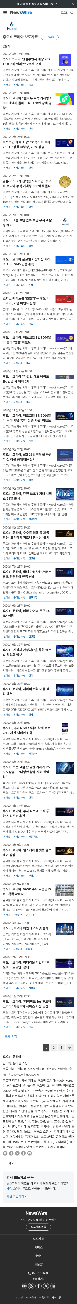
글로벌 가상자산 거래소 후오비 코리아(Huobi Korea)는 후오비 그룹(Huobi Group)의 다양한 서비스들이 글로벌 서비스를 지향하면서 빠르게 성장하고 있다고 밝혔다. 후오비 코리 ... (38, 665)
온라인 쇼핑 (19, 84)
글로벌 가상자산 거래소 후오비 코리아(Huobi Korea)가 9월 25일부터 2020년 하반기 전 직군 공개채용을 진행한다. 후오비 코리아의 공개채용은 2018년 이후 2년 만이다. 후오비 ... (38, 470)
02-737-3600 (40, 1273)
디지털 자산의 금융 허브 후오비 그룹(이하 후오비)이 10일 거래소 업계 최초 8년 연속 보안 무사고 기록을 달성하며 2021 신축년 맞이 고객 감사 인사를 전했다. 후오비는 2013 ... (38, 235)
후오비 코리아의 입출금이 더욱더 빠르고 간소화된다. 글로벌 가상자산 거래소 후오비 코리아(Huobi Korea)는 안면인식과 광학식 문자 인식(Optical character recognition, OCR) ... (38, 587)
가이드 (38, 1256)
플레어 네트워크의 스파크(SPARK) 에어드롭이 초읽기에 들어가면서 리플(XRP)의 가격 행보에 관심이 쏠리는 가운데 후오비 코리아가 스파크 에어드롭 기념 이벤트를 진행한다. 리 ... (38, 314)
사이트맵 (56, 1297)
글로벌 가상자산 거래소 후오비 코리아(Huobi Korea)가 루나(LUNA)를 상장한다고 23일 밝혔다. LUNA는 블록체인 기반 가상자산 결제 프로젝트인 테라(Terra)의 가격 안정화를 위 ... (38, 626)
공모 (31, 84)
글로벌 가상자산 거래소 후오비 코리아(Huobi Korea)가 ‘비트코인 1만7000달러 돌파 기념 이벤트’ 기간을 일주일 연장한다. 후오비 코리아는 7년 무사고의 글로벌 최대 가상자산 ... (38, 353)
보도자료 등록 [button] (38, 1227)
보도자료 (38, 1239)
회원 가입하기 (16, 1196)
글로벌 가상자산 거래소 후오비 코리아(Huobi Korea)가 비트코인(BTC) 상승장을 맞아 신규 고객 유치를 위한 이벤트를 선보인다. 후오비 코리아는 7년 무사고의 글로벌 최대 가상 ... (38, 392)
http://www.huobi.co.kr (23, 1074)
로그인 (19, 1297)
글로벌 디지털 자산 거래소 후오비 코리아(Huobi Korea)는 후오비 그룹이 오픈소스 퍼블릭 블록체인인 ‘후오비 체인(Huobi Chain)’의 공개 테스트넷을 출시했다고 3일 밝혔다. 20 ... (27, 944)
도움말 (38, 1264)
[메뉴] (4, 12)
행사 (31, 714)
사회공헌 (33, 753)
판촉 (31, 324)
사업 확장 (33, 836)
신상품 (32, 558)
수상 (31, 285)
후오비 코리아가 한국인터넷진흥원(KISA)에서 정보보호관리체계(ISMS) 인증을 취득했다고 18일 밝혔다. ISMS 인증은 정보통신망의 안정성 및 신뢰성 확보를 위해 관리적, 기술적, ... (38, 275)
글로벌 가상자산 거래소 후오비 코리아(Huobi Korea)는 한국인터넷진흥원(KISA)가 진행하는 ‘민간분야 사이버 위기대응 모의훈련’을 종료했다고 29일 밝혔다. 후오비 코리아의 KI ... (38, 704)
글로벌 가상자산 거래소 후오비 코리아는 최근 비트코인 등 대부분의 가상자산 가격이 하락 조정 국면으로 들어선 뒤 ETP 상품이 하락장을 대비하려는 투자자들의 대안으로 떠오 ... (38, 157)
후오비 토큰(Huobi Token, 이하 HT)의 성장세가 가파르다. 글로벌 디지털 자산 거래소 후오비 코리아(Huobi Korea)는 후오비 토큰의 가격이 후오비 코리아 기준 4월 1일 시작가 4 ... (38, 787)
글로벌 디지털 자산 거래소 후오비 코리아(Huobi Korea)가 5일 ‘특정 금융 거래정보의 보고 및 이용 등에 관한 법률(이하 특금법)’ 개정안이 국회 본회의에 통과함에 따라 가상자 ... (38, 905)
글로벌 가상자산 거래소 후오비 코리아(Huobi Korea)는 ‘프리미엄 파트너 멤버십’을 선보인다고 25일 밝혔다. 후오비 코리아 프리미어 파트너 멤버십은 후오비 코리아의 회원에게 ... (38, 548)
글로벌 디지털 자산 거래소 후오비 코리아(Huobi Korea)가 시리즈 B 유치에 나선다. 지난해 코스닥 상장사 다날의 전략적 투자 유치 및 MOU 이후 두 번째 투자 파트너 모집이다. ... (38, 826)
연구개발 (33, 519)
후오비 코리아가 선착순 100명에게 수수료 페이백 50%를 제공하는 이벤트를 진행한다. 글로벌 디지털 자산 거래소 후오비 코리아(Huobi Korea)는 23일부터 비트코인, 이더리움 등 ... (38, 1017)
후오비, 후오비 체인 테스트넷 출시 (25, 928)
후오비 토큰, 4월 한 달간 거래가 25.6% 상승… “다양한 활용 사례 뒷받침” (26, 772)
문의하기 (38, 1279)
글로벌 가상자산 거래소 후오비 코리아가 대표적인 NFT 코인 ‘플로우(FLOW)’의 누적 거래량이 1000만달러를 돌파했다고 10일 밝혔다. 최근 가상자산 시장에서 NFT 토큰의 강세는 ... (38, 118)
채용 (31, 480)
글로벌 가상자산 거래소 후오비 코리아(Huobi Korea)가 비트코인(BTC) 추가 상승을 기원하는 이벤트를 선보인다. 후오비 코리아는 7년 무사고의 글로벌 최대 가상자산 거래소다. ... (38, 431)
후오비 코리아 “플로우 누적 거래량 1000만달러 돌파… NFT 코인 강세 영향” (27, 103)
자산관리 (17, 363)
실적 (31, 128)
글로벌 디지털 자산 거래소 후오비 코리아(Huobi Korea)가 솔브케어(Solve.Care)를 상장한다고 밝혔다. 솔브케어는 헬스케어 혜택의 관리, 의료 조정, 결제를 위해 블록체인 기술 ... (38, 866)
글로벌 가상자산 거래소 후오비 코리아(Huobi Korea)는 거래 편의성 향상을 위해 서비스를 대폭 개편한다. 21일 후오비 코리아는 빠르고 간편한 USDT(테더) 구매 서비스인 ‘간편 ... (38, 509)
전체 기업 (10, 1036)
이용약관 (44, 1297)
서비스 (38, 1247)
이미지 (7, 1163)
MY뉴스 (11, 1189)
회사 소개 (31, 1297)
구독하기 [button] (49, 37)
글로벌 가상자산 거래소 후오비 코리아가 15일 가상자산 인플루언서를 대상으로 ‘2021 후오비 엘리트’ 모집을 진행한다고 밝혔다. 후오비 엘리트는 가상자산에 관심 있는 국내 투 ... (38, 74)
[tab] (38, 1239)
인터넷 (6, 84)
